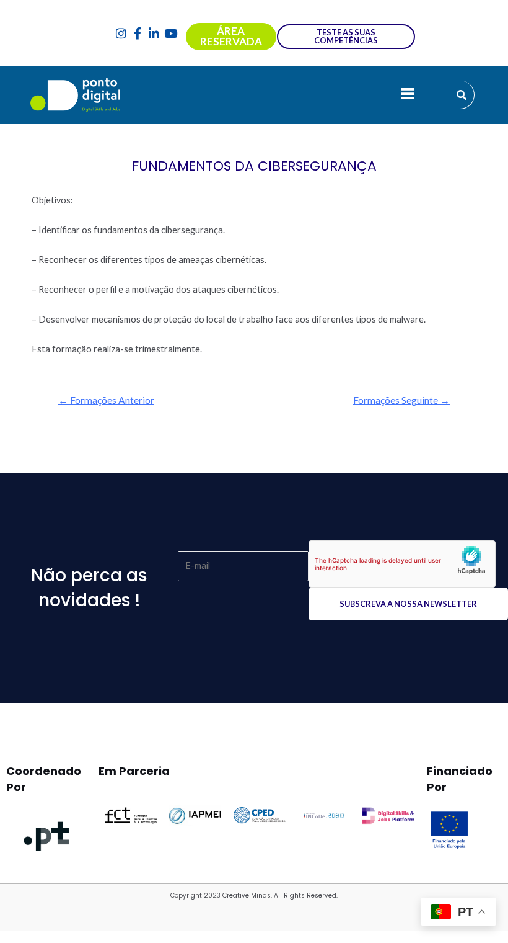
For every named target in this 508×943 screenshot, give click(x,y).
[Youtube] (170, 33)
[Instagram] (121, 33)
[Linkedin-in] (154, 33)
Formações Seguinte (401, 400)
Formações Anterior (106, 400)
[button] (407, 95)
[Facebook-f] (137, 33)
